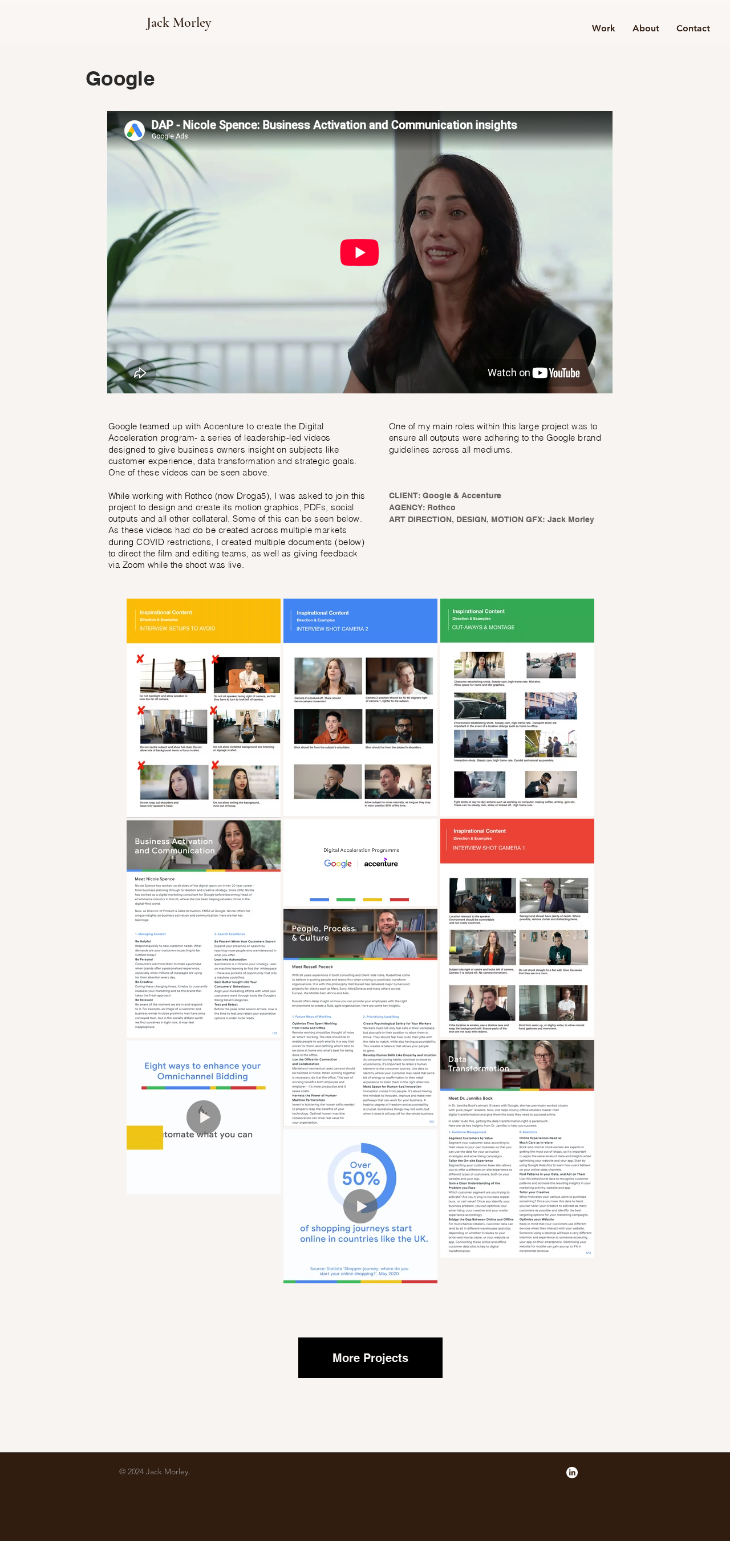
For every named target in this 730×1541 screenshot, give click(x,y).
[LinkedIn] (572, 1472)
